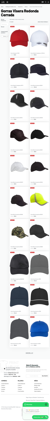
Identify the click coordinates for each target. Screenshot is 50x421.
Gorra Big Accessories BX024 (17, 246)
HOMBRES (4, 380)
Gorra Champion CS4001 (36, 343)
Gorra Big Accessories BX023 (37, 214)
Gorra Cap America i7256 (36, 311)
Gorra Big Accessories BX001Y (17, 182)
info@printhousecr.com (13, 372)
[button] (46, 404)
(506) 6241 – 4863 (16, 376)
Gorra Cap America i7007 (36, 279)
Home (2, 6)
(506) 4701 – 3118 (12, 374)
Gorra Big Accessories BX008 (17, 214)
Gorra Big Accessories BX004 (37, 182)
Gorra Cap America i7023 (16, 311)
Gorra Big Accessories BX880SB (17, 279)
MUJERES (20, 380)
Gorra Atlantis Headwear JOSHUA (38, 53)
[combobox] (5, 36)
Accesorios (20, 6)
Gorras (26, 6)
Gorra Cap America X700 (16, 343)
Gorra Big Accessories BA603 (17, 150)
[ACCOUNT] (48, 2)
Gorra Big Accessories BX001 (37, 150)
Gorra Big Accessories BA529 (37, 117)
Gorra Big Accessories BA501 (37, 85)
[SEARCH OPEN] (45, 2)
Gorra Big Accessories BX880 (37, 246)
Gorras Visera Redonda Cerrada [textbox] (5, 36)
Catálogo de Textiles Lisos (11, 6)
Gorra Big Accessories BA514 (17, 117)
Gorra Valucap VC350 (15, 53)
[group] (19, 38)
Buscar (2, 26)
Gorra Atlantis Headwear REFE (17, 85)
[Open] (7, 2)
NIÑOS (36, 380)
